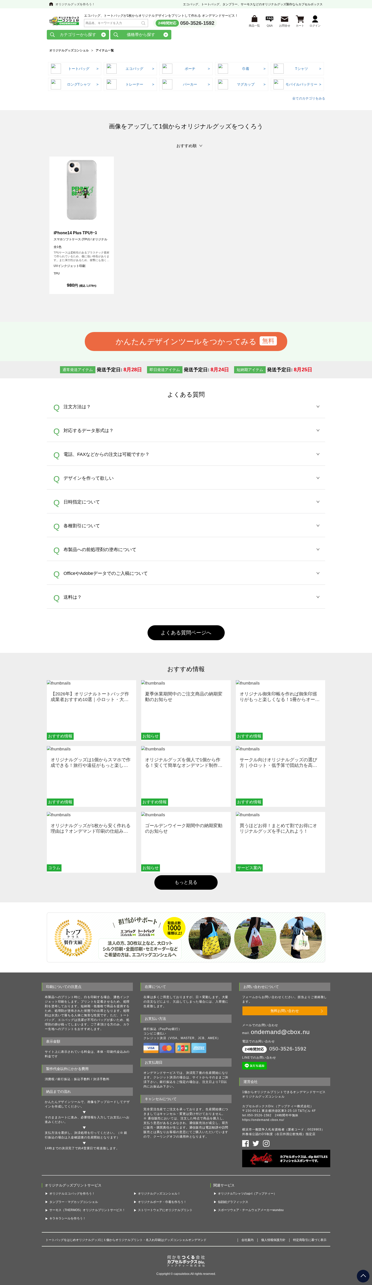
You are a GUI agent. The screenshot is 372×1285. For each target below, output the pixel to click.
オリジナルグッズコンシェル (69, 50)
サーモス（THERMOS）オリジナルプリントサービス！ (87, 1210)
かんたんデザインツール (63, 1102)
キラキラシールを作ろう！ (67, 1218)
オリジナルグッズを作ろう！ (75, 4)
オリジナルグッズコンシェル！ (159, 1193)
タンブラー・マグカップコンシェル (73, 1202)
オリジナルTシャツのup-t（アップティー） (247, 1193)
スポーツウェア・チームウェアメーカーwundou (251, 1210)
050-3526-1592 (197, 23)
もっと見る (186, 882)
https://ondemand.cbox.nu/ (263, 1120)
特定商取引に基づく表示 (309, 1240)
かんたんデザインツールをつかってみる (186, 341)
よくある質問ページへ (186, 632)
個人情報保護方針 (273, 1240)
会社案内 (247, 1240)
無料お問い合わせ (285, 1011)
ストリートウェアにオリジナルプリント (165, 1210)
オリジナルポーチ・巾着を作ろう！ (162, 1202)
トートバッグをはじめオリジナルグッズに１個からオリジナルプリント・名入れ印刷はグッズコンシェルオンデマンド (126, 1240)
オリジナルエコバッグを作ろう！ (72, 1193)
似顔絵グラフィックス (233, 1202)
